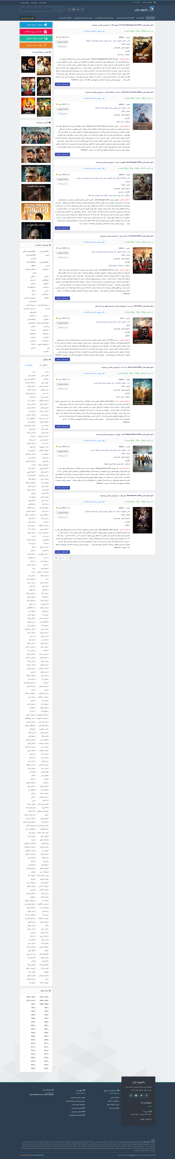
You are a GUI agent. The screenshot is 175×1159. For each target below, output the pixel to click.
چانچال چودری (30, 918)
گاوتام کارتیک (43, 965)
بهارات (33, 493)
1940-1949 (43, 997)
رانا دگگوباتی (31, 607)
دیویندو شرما (31, 579)
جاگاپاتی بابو (44, 515)
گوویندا (46, 972)
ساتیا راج (32, 640)
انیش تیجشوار (30, 454)
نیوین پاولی (44, 818)
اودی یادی (31, 457)
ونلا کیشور (44, 843)
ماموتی (45, 782)
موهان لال (31, 790)
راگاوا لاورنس (44, 622)
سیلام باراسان (30, 722)
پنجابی (32, 341)
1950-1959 (30, 997)
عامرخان (32, 754)
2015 (46, 1050)
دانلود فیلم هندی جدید (137, 1146)
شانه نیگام (45, 736)
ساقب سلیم (44, 647)
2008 (33, 1036)
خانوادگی (118, 383)
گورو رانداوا (44, 968)
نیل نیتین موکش (29, 815)
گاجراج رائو (31, 957)
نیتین (46, 815)
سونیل (33, 700)
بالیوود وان (141, 10)
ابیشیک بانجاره (30, 382)
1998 (33, 1018)
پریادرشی (45, 911)
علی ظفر (32, 757)
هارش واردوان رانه (42, 825)
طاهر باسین (31, 750)
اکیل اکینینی (31, 472)
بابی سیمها (31, 486)
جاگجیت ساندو (30, 515)
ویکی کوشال (31, 886)
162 (56, 558)
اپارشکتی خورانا (43, 465)
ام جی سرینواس (43, 436)
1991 (46, 1008)
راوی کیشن (31, 615)
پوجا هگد (91, 195)
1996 (33, 1015)
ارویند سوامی (30, 415)
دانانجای (45, 550)
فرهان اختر (31, 768)
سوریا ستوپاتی (43, 693)
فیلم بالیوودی (99, 1148)
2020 (33, 1058)
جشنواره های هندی (65, 18)
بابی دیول (121, 195)
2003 (46, 1029)
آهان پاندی (31, 375)
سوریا (33, 690)
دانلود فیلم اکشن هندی (29, 1142)
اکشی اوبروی (44, 468)
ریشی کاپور (44, 636)
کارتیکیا (32, 936)
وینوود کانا (31, 875)
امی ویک (32, 440)
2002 (33, 1025)
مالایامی (45, 330)
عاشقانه (88, 41)
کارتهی (32, 932)
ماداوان (32, 779)
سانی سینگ (31, 661)
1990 (33, 1004)
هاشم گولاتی (44, 829)
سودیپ (45, 682)
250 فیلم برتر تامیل (78, 1111)
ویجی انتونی (120, 397)
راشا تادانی (120, 54)
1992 (33, 1008)
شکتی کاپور (31, 743)
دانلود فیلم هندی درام (110, 1146)
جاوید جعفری (30, 511)
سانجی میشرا (43, 654)
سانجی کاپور (31, 654)
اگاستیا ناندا (31, 475)
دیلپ (33, 572)
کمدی (92, 450)
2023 (46, 1065)
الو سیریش (44, 432)
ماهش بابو (44, 790)
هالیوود (32, 333)
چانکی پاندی (44, 922)
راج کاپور (45, 590)
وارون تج (32, 832)
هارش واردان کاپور (29, 822)
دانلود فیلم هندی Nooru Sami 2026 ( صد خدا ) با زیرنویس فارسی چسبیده (127, 367)
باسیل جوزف (31, 490)
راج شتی (32, 586)
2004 (33, 1029)
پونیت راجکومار (43, 918)
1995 (46, 1015)
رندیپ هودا (31, 622)
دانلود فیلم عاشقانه (82, 1144)
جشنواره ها (31, 287)
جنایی (114, 41)
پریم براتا (45, 915)
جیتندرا (45, 543)
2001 (46, 1025)
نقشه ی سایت (25, 3)
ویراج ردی (31, 857)
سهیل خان (44, 679)
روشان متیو (31, 625)
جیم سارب (31, 543)
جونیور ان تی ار (43, 532)
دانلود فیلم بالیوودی (149, 1144)
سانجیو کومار (44, 657)
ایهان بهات (31, 479)
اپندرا (33, 465)
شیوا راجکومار (43, 750)
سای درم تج (31, 665)
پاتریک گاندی (43, 890)
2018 (33, 1054)
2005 (46, 1033)
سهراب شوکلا (31, 675)
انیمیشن (45, 269)
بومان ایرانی (44, 497)
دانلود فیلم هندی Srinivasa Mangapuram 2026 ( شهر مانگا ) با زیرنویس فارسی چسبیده (123, 25)
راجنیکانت (121, 265)
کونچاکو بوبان (43, 954)
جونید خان (31, 529)
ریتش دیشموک (30, 629)
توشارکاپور (31, 504)
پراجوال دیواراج (30, 900)
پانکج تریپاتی (30, 893)
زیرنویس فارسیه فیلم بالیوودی (123, 1148)
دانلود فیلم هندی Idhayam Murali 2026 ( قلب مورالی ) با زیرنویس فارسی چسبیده (125, 434)
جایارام (46, 522)
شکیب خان (44, 747)
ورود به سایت (145, 2)
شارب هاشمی (43, 729)
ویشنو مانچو (44, 868)
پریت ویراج (31, 911)
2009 (46, 1040)
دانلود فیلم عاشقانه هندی (70, 1144)
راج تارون (45, 586)
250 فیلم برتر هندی (78, 1108)
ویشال (33, 861)
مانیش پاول (31, 786)
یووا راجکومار (31, 979)
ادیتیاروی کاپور (30, 393)
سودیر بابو (31, 679)
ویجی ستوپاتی (30, 850)
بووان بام (32, 497)
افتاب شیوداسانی (29, 425)
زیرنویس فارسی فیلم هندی (104, 18)
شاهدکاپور (31, 736)
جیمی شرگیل (44, 547)
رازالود (110, 511)
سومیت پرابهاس (43, 697)
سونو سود (45, 700)
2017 (46, 1054)
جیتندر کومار (31, 540)
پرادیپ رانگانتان (43, 904)
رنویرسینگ (44, 625)
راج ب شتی (31, 582)
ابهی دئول (45, 382)
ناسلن (33, 797)
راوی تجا (45, 615)
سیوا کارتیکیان (43, 725)
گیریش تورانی (43, 975)
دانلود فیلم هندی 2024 (45, 1144)
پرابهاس (32, 897)
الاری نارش (44, 429)
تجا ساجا (45, 504)
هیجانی (127, 181)
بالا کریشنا (45, 493)
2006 (33, 1033)
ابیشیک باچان (43, 386)
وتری (33, 840)
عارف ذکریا (44, 754)
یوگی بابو (32, 982)
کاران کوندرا (44, 932)
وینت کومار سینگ (42, 875)
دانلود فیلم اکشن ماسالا (43, 1142)
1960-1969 (43, 1000)
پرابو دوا (45, 900)
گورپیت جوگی (30, 968)
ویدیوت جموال (30, 854)
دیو (47, 579)
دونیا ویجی (44, 568)
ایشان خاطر (44, 479)
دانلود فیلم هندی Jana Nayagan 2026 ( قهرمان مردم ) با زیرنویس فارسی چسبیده (125, 162)
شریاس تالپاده (43, 743)
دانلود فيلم (69, 1142)
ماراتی (33, 326)
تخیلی (33, 283)
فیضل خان (44, 775)
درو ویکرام (31, 557)
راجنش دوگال (30, 593)
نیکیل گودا (44, 822)
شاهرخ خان (44, 740)
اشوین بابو (31, 422)
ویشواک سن (44, 872)
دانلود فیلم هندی (57, 1144)
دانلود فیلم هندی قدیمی (65, 1146)
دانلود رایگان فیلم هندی (79, 1142)
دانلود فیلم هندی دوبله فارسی (95, 1146)
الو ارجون (32, 429)
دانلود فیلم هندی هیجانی (50, 1146)
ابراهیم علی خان (29, 379)
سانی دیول (44, 661)
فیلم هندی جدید (25, 1148)
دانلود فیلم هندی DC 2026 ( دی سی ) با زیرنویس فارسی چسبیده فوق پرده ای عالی (124, 306)
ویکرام (33, 879)
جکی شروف (31, 532)
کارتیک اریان (44, 936)
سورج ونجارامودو (29, 682)
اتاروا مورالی (120, 464)
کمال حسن (31, 943)
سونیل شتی (31, 704)
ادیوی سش (44, 397)
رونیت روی (44, 629)
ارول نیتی (32, 411)
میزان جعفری (43, 797)
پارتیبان (32, 890)
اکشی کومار (44, 472)
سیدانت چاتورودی (42, 715)
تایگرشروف (31, 500)
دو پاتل (45, 565)
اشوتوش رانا (31, 418)
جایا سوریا (31, 518)
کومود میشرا (31, 947)
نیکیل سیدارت (30, 818)
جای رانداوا (44, 518)
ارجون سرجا (31, 404)
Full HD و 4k (121, 178)
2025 (46, 1068)
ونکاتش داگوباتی (29, 843)
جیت (33, 536)
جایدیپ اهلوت (43, 525)
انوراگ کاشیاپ (43, 450)
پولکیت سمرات (30, 915)
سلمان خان (44, 675)
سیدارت (32, 711)
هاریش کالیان (30, 825)
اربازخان (32, 397)
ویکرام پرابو (44, 882)
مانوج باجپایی (30, 782)
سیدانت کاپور (30, 715)
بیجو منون (44, 500)
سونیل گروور (44, 707)
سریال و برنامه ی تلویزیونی (83, 18)
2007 (46, 1036)
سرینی (33, 672)
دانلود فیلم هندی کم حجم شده (34, 1146)
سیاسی (79, 178)
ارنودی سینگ (43, 411)
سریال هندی (30, 305)
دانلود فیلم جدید (116, 1144)
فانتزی (46, 319)
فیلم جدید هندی (61, 1148)
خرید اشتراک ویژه (26, 18)
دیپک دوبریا (44, 582)
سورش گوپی (31, 686)
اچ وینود (121, 192)
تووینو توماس (43, 507)
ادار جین (45, 393)
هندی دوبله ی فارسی (77, 1097)
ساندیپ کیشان (30, 657)
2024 (123, 255)
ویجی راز (45, 850)
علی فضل (45, 761)
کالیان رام (32, 940)
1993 (46, 1011)
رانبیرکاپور (45, 611)
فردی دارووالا (30, 765)
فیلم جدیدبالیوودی (72, 1148)
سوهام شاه (44, 711)
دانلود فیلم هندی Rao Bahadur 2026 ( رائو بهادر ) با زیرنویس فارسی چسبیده (127, 495)
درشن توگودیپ (43, 554)
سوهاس (32, 707)
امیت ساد (45, 443)
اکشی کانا (32, 468)
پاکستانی (45, 341)
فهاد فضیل (112, 464)
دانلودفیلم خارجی (93, 1144)
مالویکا (106, 464)
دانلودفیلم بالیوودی (138, 1144)
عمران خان (31, 761)
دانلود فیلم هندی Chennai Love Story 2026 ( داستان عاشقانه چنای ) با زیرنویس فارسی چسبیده (119, 92)
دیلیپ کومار (44, 575)
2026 (123, 44)
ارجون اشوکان (43, 400)
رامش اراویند (44, 607)
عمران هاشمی (43, 765)
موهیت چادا (44, 793)
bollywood (139, 1142)
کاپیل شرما (44, 943)
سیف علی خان (43, 722)
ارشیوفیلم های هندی (129, 1142)
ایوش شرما (44, 482)
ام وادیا (32, 436)
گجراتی (45, 351)
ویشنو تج (32, 865)
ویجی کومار (44, 854)
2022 (33, 1061)
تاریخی (32, 280)
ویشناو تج (45, 865)
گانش (33, 961)
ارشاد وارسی (31, 407)
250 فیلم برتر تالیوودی (77, 1115)
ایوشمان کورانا (30, 482)
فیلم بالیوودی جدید (89, 1148)
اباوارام (46, 379)
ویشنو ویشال (113, 265)
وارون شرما (31, 836)
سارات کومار (44, 643)
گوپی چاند (31, 972)
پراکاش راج (104, 195)
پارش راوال (44, 893)
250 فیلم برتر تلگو (29, 251)
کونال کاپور (31, 950)
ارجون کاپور (44, 407)
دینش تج (32, 575)
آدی (46, 372)
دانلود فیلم (63, 1142)
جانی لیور (45, 511)
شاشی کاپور (44, 732)
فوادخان (32, 772)
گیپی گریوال (31, 975)
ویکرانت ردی (30, 882)
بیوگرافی (45, 280)
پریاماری (97, 195)
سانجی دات (31, 650)
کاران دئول (44, 929)
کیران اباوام (120, 122)
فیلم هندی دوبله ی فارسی (125, 18)
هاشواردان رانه (30, 829)
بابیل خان (45, 490)
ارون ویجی (44, 415)
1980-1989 (43, 1004)
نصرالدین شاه (30, 807)
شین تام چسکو (30, 747)
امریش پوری (44, 440)
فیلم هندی (140, 18)
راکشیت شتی (43, 618)
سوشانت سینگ (30, 693)
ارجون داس (31, 400)
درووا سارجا (44, 561)
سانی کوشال (44, 665)
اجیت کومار (31, 390)
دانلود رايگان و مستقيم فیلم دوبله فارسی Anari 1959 (101, 1142)
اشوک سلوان (44, 422)
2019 (46, 1058)
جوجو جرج (31, 525)
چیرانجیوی (31, 922)
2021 (46, 1061)
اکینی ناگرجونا (43, 475)
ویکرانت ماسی (43, 886)
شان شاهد (31, 732)
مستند (32, 330)
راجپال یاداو (44, 600)
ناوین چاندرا (31, 804)
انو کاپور (32, 447)
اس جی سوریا (43, 418)
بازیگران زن (28, 365)
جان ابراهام (31, 507)
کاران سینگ (31, 929)
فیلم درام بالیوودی (51, 1148)
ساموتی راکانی (30, 647)
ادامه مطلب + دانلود (62, 84)
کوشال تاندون (43, 947)
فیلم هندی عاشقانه (149, 1150)
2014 (33, 1047)
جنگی (33, 291)
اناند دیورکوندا (43, 447)
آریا (34, 372)
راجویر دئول (31, 597)
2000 (33, 1022)
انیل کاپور (45, 457)
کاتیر (46, 925)
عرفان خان (44, 757)
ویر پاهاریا (45, 857)
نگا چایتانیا (31, 811)
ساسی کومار (31, 643)
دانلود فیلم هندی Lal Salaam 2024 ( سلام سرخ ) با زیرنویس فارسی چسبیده (127, 236)
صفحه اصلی (42, 3)
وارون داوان (44, 836)
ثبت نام (135, 2)
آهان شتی (44, 375)
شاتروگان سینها (30, 725)
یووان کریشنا (44, 982)
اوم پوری (45, 461)
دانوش (32, 550)
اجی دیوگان (44, 390)
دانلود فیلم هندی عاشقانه (79, 1146)
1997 (46, 1018)
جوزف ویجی (113, 195)
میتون (33, 793)
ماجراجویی (31, 323)
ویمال (33, 872)
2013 (46, 1047)
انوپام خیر (45, 454)
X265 (33, 266)
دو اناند (32, 561)
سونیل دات (44, 704)
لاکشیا (46, 779)
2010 (33, 1040)
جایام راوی (31, 522)
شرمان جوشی (30, 740)
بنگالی (33, 276)
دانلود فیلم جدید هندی (104, 1144)
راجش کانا (45, 593)
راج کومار (32, 590)
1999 (46, 1022)
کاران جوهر (31, 925)
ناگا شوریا (45, 807)
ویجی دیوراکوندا (29, 847)
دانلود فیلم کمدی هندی (138, 1148)
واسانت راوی (44, 840)
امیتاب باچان (31, 443)
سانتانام (45, 650)
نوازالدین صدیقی (42, 811)
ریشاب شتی (31, 632)
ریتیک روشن (44, 632)
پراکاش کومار (30, 907)
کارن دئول (44, 940)
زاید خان (32, 636)
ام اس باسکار (31, 432)
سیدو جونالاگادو (30, 718)
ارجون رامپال (44, 404)
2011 (46, 1043)
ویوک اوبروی (44, 879)
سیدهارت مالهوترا (42, 718)
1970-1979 (30, 1000)
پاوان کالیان (44, 897)
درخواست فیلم (113, 1101)
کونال (46, 950)
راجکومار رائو (31, 600)
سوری (46, 690)
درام (110, 41)
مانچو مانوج (44, 786)
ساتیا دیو (45, 640)
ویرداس (45, 861)
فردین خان (44, 768)
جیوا (33, 547)
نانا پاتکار (45, 800)
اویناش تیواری (30, 461)
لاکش (33, 775)
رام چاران (32, 604)
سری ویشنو (44, 672)
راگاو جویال (31, 618)
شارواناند (32, 729)
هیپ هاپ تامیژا (43, 832)
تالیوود (119, 41)
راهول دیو (31, 611)
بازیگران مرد (43, 365)
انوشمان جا (31, 450)
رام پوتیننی (44, 604)
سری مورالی (31, 668)
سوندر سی (31, 697)
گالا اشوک (45, 961)
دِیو (34, 568)
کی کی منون (31, 954)
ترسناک (118, 511)
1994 (33, 1011)
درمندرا (45, 557)
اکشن (124, 41)
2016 (33, 1050)
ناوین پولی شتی (43, 804)
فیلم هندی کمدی (139, 1150)
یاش (46, 979)
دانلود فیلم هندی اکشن (32, 1144)
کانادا (33, 344)
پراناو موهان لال (30, 904)
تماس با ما (34, 3)
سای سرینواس (43, 668)
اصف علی (45, 425)
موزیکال (45, 333)
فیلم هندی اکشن (35, 1148)
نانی (33, 800)
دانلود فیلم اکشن (55, 1142)
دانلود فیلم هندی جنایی (123, 1146)
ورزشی (93, 252)
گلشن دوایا (31, 965)
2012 (33, 1043)
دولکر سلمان (31, 565)
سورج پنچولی (43, 686)
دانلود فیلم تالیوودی (127, 1144)
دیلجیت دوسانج (43, 572)
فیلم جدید (81, 1148)
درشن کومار (31, 554)
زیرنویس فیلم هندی (108, 1148)
